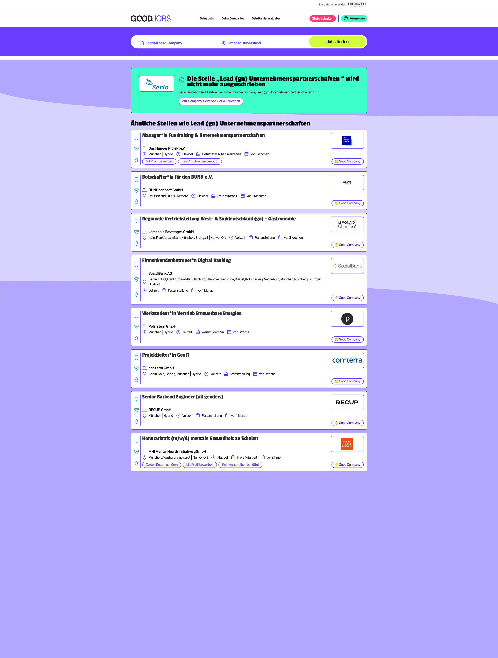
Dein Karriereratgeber (266, 19)
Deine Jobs (207, 19)
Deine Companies (233, 19)
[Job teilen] (136, 149)
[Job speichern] (136, 137)
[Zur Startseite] (151, 18)
